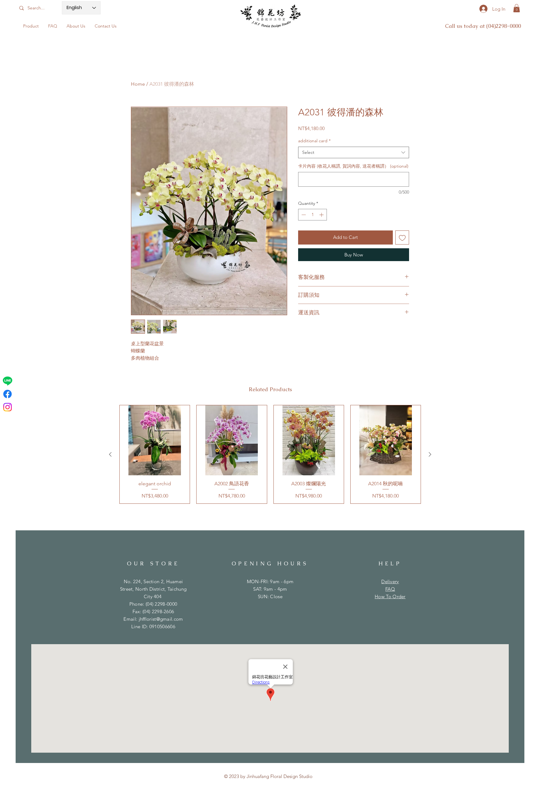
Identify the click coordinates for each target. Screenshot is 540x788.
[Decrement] (303, 214)
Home (138, 84)
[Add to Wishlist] (402, 237)
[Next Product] (430, 454)
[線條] (7, 380)
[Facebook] (7, 394)
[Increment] (322, 214)
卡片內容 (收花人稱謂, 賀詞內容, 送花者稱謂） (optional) (353, 166)
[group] (270, 454)
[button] (516, 8)
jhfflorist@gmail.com (161, 619)
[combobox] (353, 153)
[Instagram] (7, 407)
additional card (314, 141)
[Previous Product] (110, 454)
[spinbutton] (312, 214)
